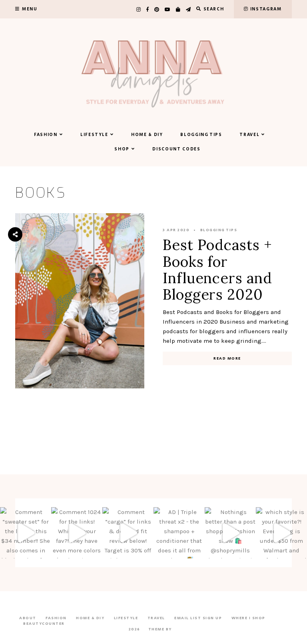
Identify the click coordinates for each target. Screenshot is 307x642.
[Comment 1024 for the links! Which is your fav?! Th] (76, 532)
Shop (122, 149)
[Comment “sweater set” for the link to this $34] (25, 532)
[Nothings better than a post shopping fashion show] (230, 532)
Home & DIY (147, 135)
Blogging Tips (201, 135)
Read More (227, 358)
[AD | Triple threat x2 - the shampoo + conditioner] (179, 532)
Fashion (46, 135)
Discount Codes (176, 149)
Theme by (160, 629)
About (27, 618)
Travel (249, 135)
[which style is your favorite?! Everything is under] (281, 532)
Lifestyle (94, 135)
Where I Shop (248, 618)
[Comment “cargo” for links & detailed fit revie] (128, 532)
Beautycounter (44, 623)
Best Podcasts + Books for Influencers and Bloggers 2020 (217, 270)
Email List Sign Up (198, 618)
